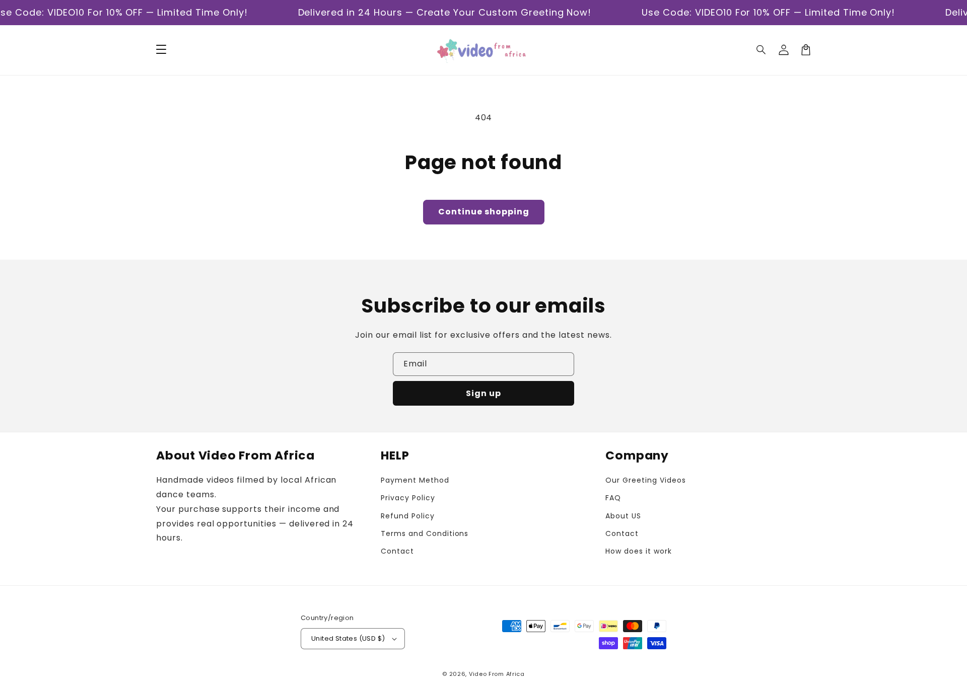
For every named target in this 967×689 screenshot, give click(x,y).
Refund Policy (407, 516)
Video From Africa (497, 674)
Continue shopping (483, 211)
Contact (397, 551)
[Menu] (161, 50)
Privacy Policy (408, 498)
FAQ (613, 498)
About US (623, 516)
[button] (761, 50)
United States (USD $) (348, 638)
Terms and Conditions (424, 533)
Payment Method (415, 480)
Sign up (483, 393)
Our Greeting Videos (645, 480)
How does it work (638, 551)
